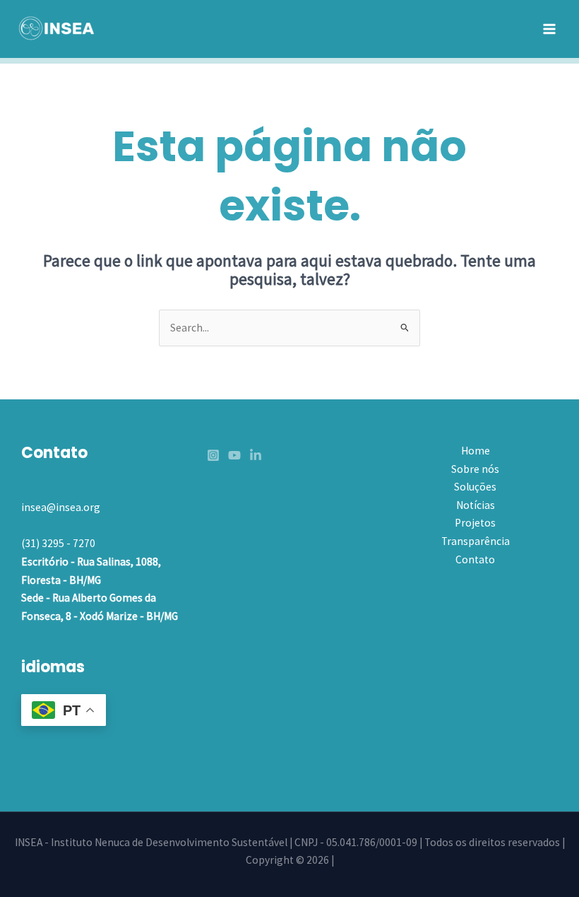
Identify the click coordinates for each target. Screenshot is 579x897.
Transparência (475, 541)
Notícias (475, 505)
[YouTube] (234, 455)
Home (475, 450)
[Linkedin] (255, 455)
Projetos (475, 522)
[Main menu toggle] (550, 28)
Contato (475, 559)
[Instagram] (213, 455)
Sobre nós (475, 469)
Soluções (475, 486)
